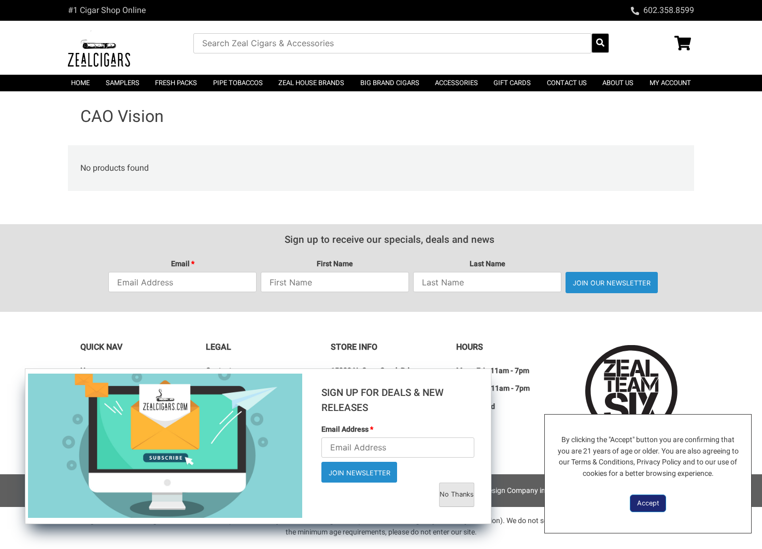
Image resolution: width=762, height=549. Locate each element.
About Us (617, 83)
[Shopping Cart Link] (662, 44)
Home (80, 83)
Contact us (567, 83)
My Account (670, 83)
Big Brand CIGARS (389, 83)
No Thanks (457, 494)
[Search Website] (600, 43)
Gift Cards (512, 83)
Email (182, 263)
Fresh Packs (176, 83)
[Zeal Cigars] (130, 48)
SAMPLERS (122, 83)
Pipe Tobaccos (238, 83)
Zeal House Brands (311, 83)
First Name (335, 263)
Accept (648, 503)
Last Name (487, 263)
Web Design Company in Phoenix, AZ (526, 490)
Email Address (347, 429)
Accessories (456, 83)
